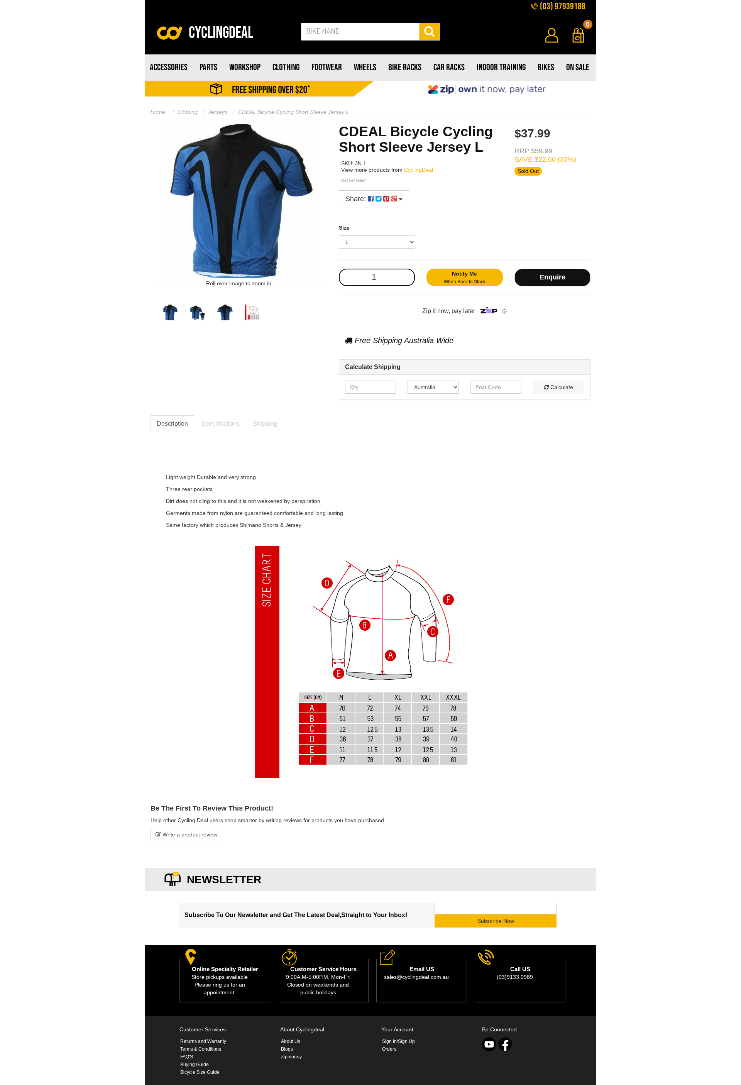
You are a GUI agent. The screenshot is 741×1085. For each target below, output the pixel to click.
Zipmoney (291, 1057)
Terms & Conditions (200, 1049)
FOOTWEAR (326, 67)
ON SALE (577, 67)
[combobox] (360, 32)
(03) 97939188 (561, 6)
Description (172, 423)
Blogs (287, 1049)
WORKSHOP (245, 67)
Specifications (220, 423)
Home (158, 112)
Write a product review (189, 834)
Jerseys (217, 112)
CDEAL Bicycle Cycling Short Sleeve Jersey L (293, 112)
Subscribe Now (495, 921)
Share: (356, 199)
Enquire (552, 277)
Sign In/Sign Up (398, 1041)
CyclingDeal (418, 170)
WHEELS (365, 67)
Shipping (265, 423)
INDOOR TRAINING (501, 67)
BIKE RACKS (404, 67)
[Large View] (170, 312)
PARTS (208, 67)
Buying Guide (194, 1064)
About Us (290, 1041)
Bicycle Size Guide (200, 1072)
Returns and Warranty (203, 1041)
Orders (389, 1049)
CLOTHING (285, 67)
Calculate (561, 387)
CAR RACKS (449, 67)
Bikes (546, 67)
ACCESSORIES (169, 67)
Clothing (188, 112)
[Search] (430, 32)
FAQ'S (186, 1057)
